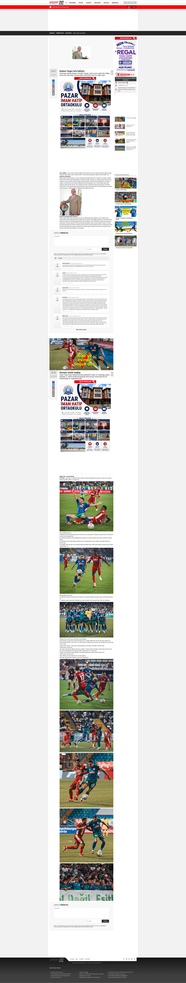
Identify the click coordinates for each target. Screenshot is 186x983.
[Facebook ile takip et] (123, 959)
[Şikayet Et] (107, 268)
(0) (68, 268)
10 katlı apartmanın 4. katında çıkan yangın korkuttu (60, 975)
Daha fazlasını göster (81, 329)
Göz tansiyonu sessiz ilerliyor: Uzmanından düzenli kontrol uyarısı (120, 972)
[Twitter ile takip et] (126, 959)
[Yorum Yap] (53, 94)
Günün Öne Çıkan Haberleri (55, 968)
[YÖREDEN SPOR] (66, 3)
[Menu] (125, 2)
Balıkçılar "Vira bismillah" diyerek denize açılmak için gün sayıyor (68, 7)
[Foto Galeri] (130, 2)
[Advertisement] (93, 20)
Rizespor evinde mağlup (83, 972)
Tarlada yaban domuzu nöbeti (85, 975)
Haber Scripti (96, 962)
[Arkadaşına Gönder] (53, 89)
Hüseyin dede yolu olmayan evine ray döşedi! (116, 973)
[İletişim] (132, 2)
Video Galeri (87, 959)
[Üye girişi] (131, 959)
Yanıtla (65, 268)
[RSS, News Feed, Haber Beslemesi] (129, 959)
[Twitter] (53, 83)
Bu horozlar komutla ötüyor (56, 977)
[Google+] (53, 86)
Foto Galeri (81, 959)
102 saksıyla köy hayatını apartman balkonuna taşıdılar (61, 973)
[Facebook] (53, 81)
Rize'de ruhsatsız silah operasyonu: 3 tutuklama (117, 977)
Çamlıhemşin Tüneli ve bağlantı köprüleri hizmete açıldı (89, 977)
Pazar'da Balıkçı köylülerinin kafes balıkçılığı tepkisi (118, 975)
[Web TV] (127, 2)
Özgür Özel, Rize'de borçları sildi (57, 972)
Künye (76, 959)
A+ (112, 71)
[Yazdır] (53, 91)
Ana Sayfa (72, 959)
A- (112, 73)
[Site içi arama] (135, 2)
